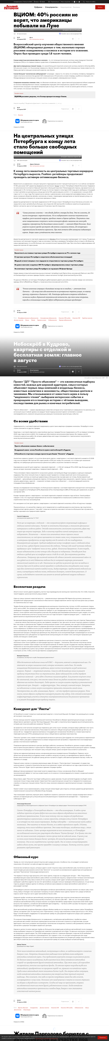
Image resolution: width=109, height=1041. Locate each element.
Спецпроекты (34, 1008)
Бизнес (27, 320)
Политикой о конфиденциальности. (47, 1038)
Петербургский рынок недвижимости (28, 318)
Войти (100, 7)
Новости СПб (76, 318)
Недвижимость (52, 320)
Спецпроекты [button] (51, 7)
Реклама (76, 7)
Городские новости (87, 318)
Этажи (57, 186)
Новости (20, 115)
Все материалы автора (36, 39)
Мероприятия (66, 7)
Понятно (102, 1037)
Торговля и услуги (41, 320)
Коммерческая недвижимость (48, 318)
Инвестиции (26, 1010)
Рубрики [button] (38, 7)
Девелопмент (17, 1010)
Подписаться (55, 1)
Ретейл (33, 320)
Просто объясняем (23, 1008)
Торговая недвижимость (65, 320)
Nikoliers (53, 239)
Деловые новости (18, 320)
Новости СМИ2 (19, 127)
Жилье (87, 1008)
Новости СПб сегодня (64, 318)
